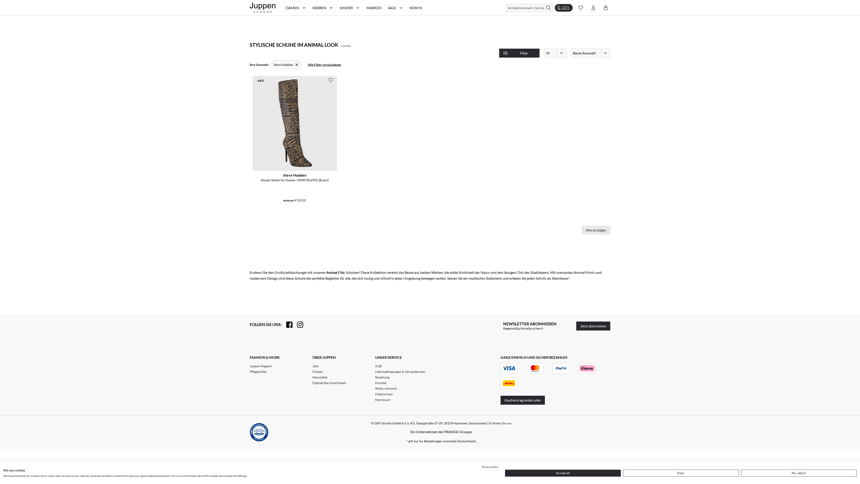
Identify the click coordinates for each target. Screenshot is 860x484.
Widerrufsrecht (386, 388)
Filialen (317, 372)
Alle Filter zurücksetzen (324, 65)
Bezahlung (382, 377)
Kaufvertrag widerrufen (523, 400)
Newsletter (320, 377)
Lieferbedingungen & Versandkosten (400, 372)
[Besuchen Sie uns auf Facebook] (287, 325)
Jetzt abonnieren (593, 326)
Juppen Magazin (261, 366)
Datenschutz (384, 394)
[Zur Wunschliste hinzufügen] (330, 80)
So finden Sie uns (500, 423)
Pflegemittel (258, 372)
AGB (378, 366)
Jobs (315, 366)
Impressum (383, 400)
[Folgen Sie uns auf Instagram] (297, 325)
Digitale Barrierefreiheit (329, 383)
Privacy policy (490, 467)
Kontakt (380, 383)
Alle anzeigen (596, 230)
